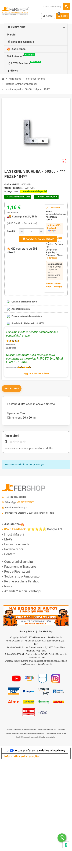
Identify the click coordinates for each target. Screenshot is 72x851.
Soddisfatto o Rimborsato (21, 576)
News (8, 586)
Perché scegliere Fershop (21, 581)
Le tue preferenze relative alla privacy (39, 750)
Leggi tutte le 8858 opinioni (36, 373)
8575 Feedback (15, 529)
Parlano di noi (13, 549)
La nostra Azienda (16, 544)
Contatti (9, 554)
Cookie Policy (46, 631)
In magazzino (11, 191)
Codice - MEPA (11, 184)
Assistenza (12, 524)
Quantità (8, 231)
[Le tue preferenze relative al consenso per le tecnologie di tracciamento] (66, 845)
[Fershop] (15, 10)
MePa (8, 539)
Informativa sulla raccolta (21, 756)
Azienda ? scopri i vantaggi (22, 591)
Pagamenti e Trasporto (20, 566)
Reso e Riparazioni (17, 571)
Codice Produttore (13, 188)
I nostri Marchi (14, 534)
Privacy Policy (27, 631)
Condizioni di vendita (18, 561)
